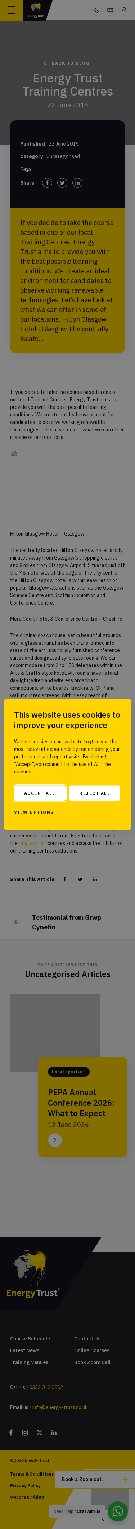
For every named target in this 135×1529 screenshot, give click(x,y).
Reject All (94, 793)
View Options (34, 812)
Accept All (39, 793)
